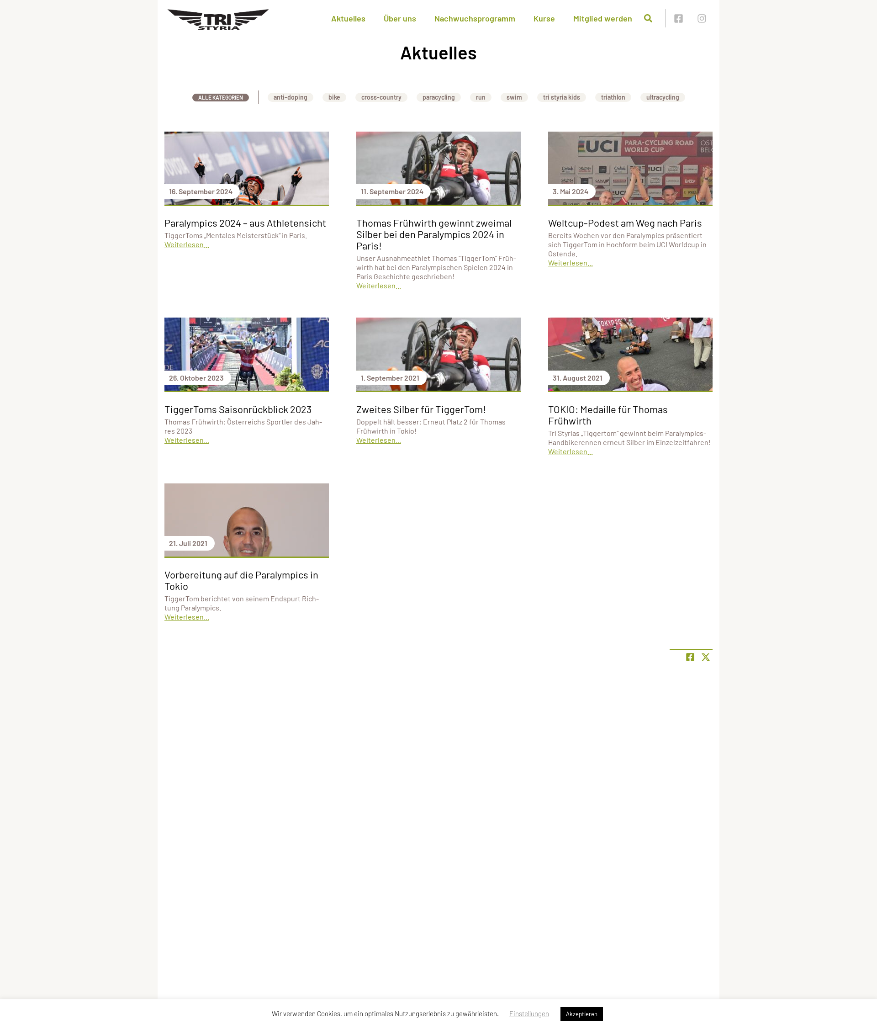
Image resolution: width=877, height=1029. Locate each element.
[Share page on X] (706, 657)
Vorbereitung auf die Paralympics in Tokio (241, 580)
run (481, 97)
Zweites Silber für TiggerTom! (421, 409)
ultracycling (662, 97)
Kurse (544, 18)
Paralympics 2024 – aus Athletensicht (245, 222)
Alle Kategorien (220, 97)
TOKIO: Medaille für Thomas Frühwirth (608, 414)
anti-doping (290, 97)
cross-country (381, 97)
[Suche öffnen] (648, 18)
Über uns (400, 18)
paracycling (439, 97)
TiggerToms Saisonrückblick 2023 (238, 409)
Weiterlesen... (186, 244)
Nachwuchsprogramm (474, 18)
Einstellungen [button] (529, 1013)
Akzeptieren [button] (581, 1014)
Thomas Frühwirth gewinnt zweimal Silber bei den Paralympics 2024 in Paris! (434, 234)
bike (334, 97)
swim (514, 97)
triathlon (613, 97)
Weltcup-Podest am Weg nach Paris (625, 222)
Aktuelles (348, 18)
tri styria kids (561, 97)
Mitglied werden (602, 18)
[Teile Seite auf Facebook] (690, 657)
